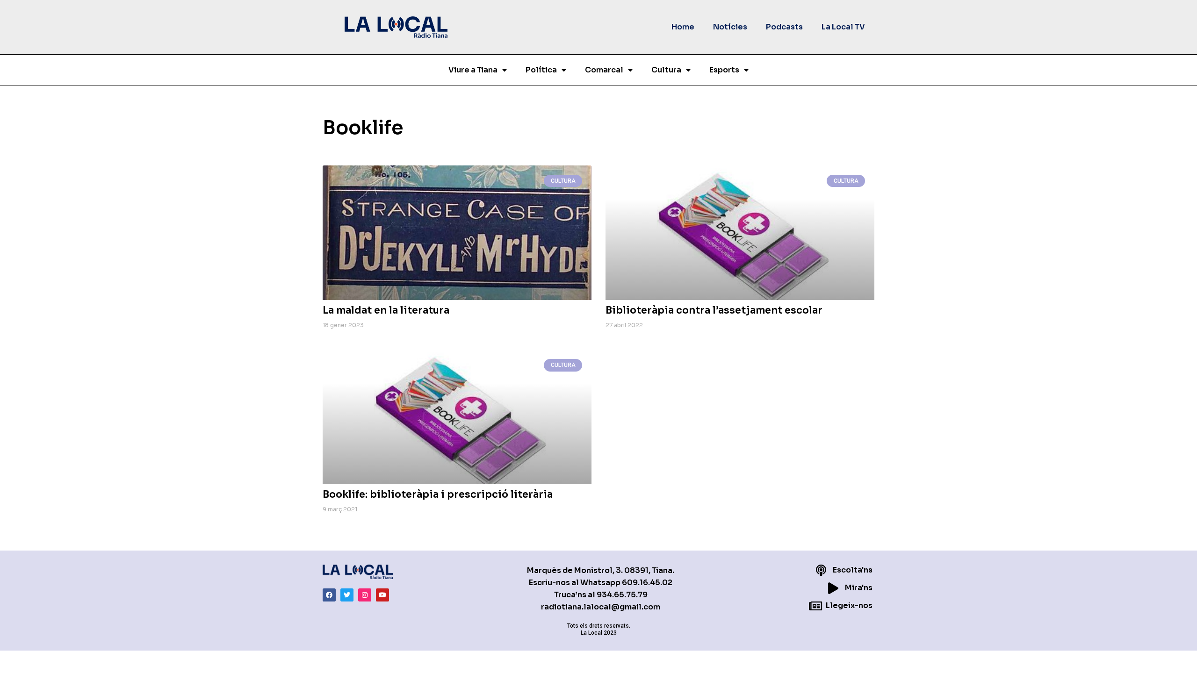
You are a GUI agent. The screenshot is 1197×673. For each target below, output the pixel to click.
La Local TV (843, 27)
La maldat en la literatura (386, 310)
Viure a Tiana (473, 70)
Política (541, 70)
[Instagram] (364, 594)
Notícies (730, 27)
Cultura (666, 70)
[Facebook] (329, 594)
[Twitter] (346, 594)
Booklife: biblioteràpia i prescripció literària (438, 494)
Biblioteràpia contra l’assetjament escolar (714, 310)
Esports (724, 70)
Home (682, 27)
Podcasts (784, 27)
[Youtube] (382, 594)
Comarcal (604, 70)
